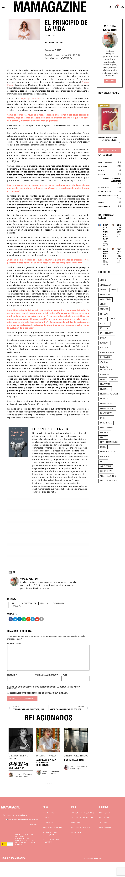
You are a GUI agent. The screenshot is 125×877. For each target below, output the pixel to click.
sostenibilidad (106, 471)
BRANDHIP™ (98, 858)
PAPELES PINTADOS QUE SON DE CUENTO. (107, 253)
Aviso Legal (77, 822)
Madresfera (105, 827)
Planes (101, 202)
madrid (113, 379)
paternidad (104, 432)
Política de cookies (81, 827)
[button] (3, 7)
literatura (104, 375)
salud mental (105, 466)
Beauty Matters (105, 162)
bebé (12, 603)
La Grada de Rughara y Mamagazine (111, 179)
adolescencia (105, 285)
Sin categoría (104, 206)
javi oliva (104, 362)
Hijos (57, 55)
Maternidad (24, 756)
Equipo (46, 817)
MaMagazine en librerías (51, 840)
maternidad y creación (109, 394)
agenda (103, 290)
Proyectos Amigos (52, 827)
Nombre (12, 675)
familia (103, 338)
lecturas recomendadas (106, 368)
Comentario (14, 644)
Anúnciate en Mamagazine (50, 833)
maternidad (104, 389)
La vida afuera (104, 191)
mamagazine (105, 384)
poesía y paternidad (108, 452)
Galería (101, 174)
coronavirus (105, 299)
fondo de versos (107, 353)
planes (103, 437)
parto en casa (106, 423)
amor (113, 290)
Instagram (104, 813)
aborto (103, 280)
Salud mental (66, 58)
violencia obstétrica (108, 481)
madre (102, 379)
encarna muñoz (59, 603)
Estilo (101, 170)
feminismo (104, 343)
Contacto (48, 822)
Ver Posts (110, 81)
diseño (103, 319)
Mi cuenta (76, 832)
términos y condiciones (30, 820)
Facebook (104, 817)
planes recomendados (109, 442)
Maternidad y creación (108, 195)
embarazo (44, 603)
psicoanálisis (15, 606)
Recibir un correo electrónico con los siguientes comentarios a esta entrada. (43, 688)
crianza (103, 304)
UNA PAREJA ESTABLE (75, 759)
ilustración (105, 357)
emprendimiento (106, 333)
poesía (103, 447)
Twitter (103, 822)
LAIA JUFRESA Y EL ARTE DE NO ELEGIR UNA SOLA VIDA (19, 765)
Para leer (77, 55)
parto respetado (107, 428)
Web (65, 675)
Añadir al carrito (110, 150)
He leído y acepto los (23, 819)
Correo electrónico (46, 675)
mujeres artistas (107, 408)
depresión (104, 314)
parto (102, 418)
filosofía (104, 348)
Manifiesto (48, 813)
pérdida (103, 461)
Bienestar (48, 55)
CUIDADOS (104, 309)
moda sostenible (107, 404)
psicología (104, 457)
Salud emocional (51, 58)
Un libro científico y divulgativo (46, 433)
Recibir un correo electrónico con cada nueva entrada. (39, 693)
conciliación (105, 295)
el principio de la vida (27, 603)
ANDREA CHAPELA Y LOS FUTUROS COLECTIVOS (46, 762)
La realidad (66, 55)
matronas (104, 399)
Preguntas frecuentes (82, 813)
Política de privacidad (82, 817)
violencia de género (108, 476)
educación (104, 324)
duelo (113, 319)
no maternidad (106, 413)
